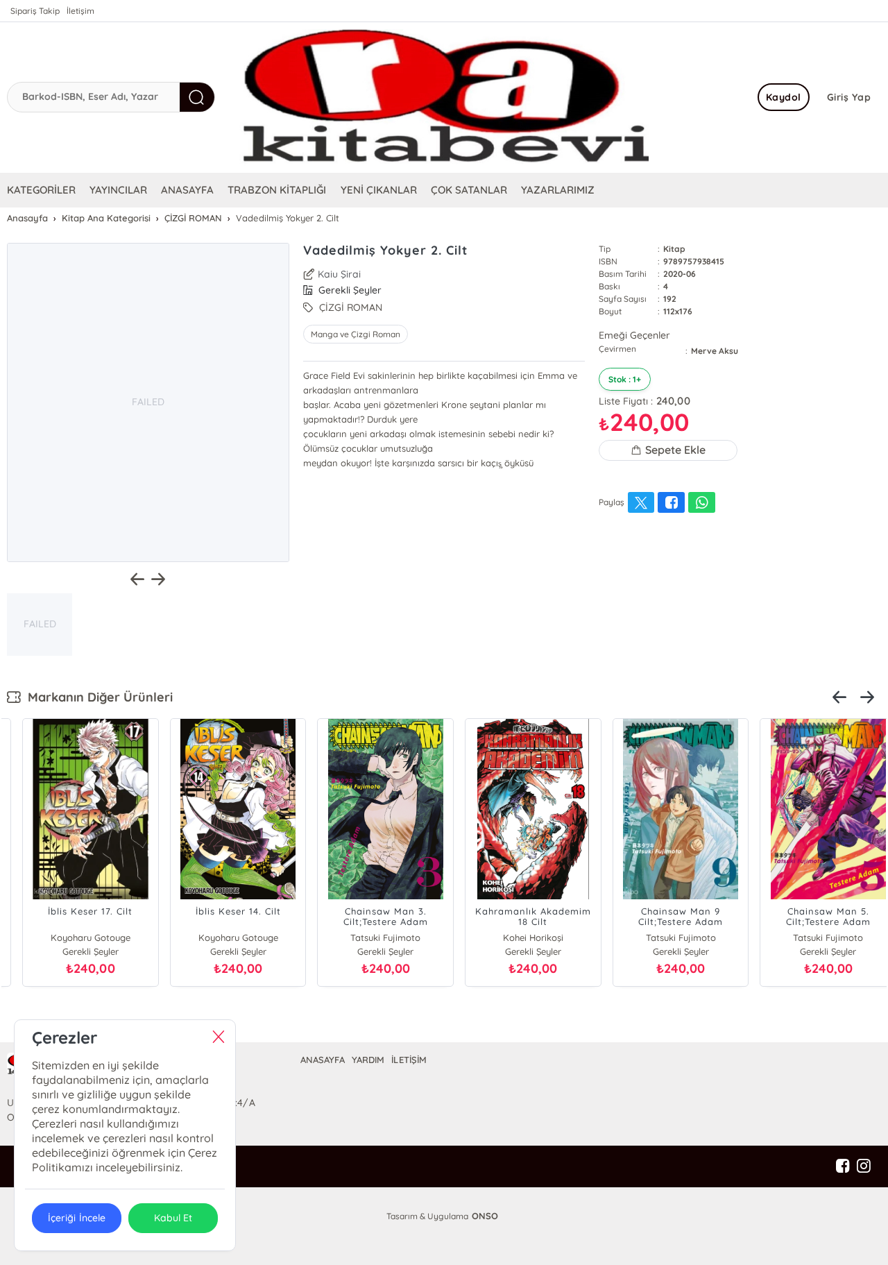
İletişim (80, 11)
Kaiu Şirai (339, 274)
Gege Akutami (812, 937)
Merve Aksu (714, 351)
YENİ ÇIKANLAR (379, 189)
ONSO (485, 1215)
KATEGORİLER (41, 189)
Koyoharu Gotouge (75, 937)
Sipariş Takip (35, 11)
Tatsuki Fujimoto (222, 937)
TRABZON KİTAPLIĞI (277, 189)
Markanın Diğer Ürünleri (97, 697)
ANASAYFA (187, 189)
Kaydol (783, 97)
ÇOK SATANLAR (469, 189)
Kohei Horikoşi (370, 937)
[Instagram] (863, 1166)
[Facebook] (842, 1166)
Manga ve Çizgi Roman (355, 334)
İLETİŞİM (408, 1059)
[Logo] (444, 97)
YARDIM (368, 1059)
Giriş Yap (849, 97)
